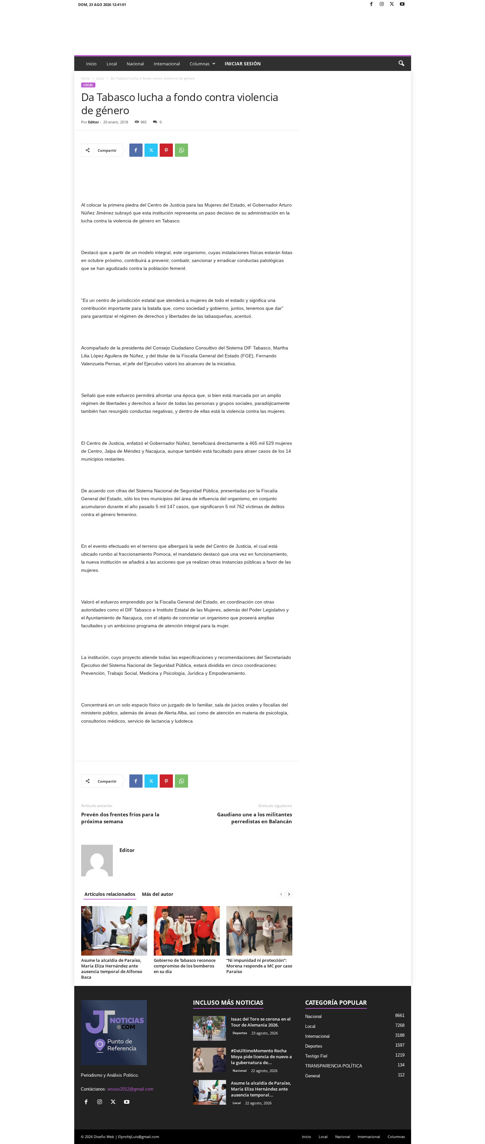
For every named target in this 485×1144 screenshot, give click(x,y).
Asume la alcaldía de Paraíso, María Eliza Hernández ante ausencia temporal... (261, 1089)
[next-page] (289, 894)
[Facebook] (371, 4)
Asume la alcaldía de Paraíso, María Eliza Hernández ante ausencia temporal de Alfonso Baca (111, 968)
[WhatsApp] (181, 150)
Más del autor (157, 894)
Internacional (167, 64)
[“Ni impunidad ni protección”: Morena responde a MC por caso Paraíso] (259, 931)
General (312, 1075)
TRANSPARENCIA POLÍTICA (333, 1065)
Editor (93, 121)
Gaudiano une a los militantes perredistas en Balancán (254, 818)
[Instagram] (382, 4)
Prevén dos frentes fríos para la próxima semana (120, 818)
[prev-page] (281, 894)
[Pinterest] (166, 150)
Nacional (135, 64)
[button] (401, 63)
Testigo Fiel (316, 1056)
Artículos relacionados (109, 894)
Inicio (91, 64)
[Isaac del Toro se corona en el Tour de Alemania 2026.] (209, 1028)
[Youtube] (402, 4)
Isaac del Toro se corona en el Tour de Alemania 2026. (261, 1022)
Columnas (200, 64)
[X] (392, 4)
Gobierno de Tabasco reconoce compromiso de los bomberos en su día (184, 965)
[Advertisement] (187, 184)
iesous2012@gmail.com (130, 1089)
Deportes (240, 1032)
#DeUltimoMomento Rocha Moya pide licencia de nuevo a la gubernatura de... (261, 1056)
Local (112, 64)
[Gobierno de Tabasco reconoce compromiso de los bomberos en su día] (187, 931)
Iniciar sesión (243, 63)
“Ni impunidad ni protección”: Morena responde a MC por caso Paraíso (259, 965)
